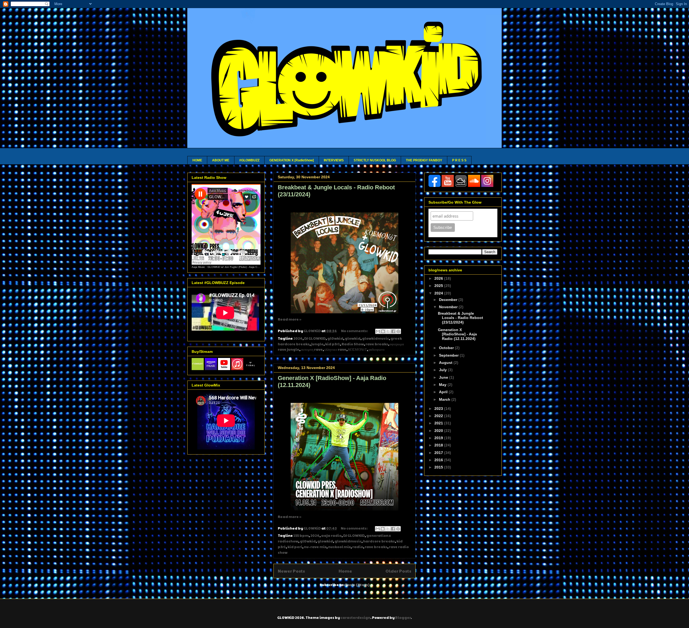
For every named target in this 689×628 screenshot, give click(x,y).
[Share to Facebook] (393, 331)
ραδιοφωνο (376, 349)
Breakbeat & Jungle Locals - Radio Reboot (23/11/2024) (460, 318)
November (449, 307)
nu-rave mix (315, 546)
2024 (298, 338)
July (443, 370)
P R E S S (459, 160)
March (445, 399)
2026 (439, 278)
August (446, 362)
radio (357, 546)
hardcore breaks (379, 541)
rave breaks (376, 344)
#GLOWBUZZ (249, 160)
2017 (439, 452)
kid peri (294, 546)
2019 (439, 438)
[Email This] (378, 331)
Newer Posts (291, 571)
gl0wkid (335, 338)
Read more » (289, 319)
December (448, 299)
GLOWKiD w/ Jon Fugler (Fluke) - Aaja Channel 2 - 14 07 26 (245, 266)
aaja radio (331, 535)
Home (345, 571)
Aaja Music (198, 266)
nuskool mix (339, 546)
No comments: (354, 330)
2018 (439, 445)
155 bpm (301, 535)
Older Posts (398, 571)
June (444, 377)
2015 (439, 467)
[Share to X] (388, 331)
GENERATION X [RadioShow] (291, 160)
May (443, 384)
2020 (439, 430)
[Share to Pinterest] (398, 331)
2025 (439, 285)
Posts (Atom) (357, 584)
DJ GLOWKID (315, 338)
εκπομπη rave (312, 349)
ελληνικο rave (335, 349)
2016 (439, 460)
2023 (439, 408)
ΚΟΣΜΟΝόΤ (357, 349)
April (444, 392)
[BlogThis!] (383, 331)
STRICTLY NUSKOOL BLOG (375, 160)
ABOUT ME (220, 160)
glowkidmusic (375, 338)
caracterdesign (355, 617)
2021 (439, 423)
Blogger (403, 617)
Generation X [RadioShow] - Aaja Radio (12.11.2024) (457, 334)
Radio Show (353, 344)
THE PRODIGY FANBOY (424, 160)
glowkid (352, 338)
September (449, 355)
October (447, 348)
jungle (317, 344)
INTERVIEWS (334, 160)
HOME (197, 160)
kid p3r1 (332, 344)
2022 (439, 416)
